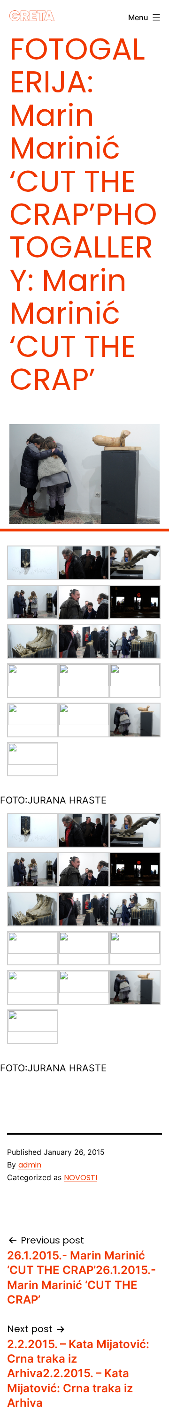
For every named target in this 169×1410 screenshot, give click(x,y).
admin (29, 1165)
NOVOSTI (80, 1177)
